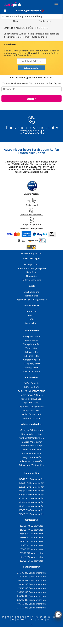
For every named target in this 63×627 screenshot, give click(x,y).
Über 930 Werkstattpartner (31, 214)
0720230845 (32, 132)
